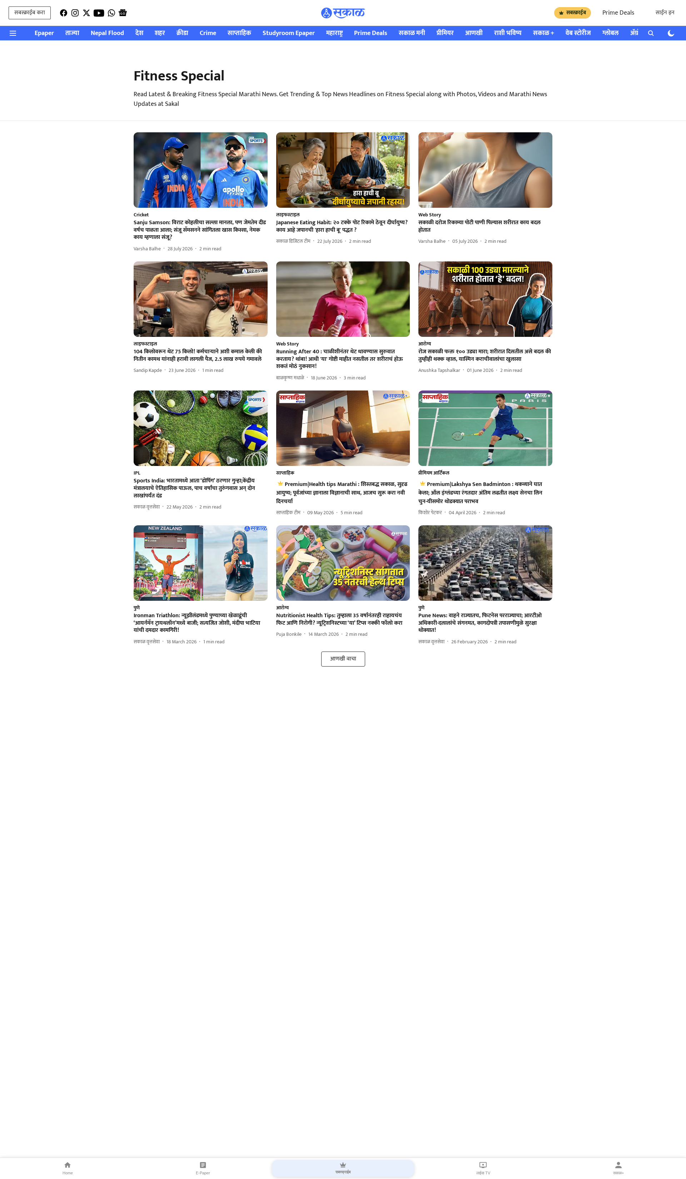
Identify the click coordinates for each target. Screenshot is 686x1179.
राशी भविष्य (508, 33)
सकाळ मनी (412, 33)
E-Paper (203, 1173)
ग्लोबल (610, 33)
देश (139, 33)
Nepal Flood (107, 33)
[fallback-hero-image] (201, 170)
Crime (208, 33)
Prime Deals (618, 13)
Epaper (44, 33)
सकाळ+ (618, 1173)
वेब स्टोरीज (578, 33)
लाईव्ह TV (483, 1173)
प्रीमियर (445, 33)
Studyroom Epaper (289, 33)
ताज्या (72, 33)
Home (68, 1173)
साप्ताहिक (239, 33)
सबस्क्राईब (576, 12)
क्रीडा (182, 33)
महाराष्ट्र (334, 33)
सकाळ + (543, 33)
